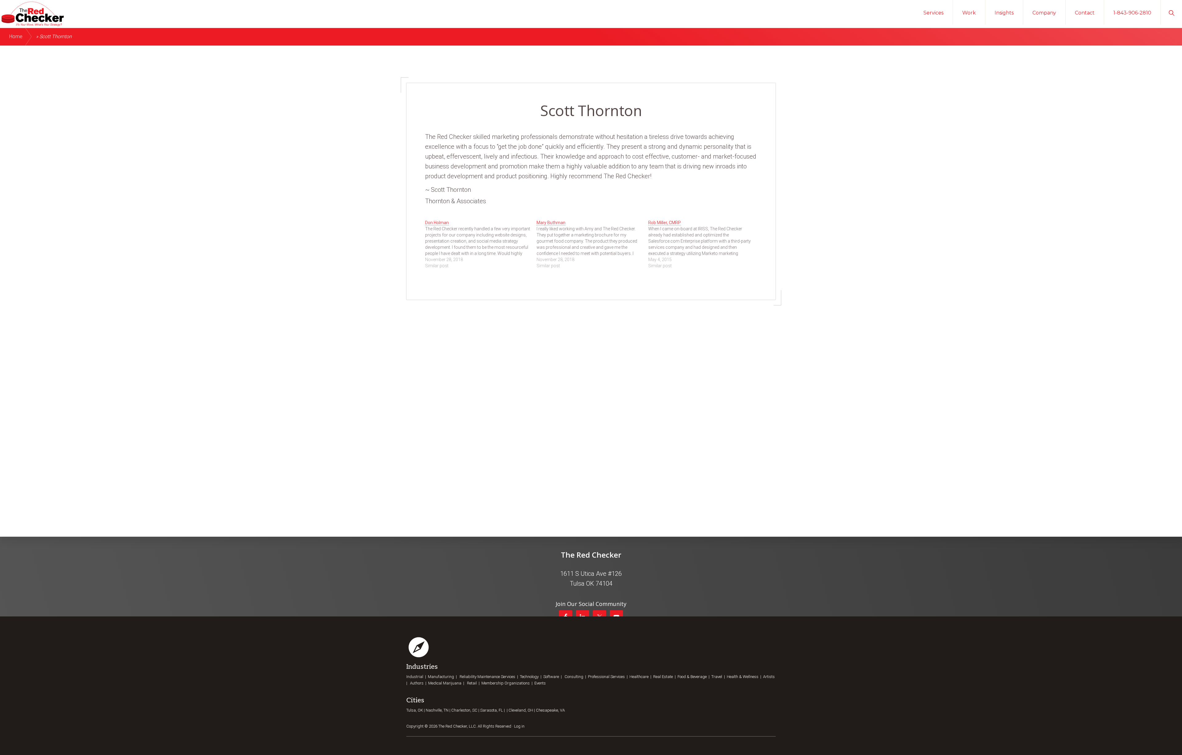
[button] (1171, 12)
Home (15, 36)
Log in (519, 726)
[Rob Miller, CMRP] (704, 244)
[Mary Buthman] (592, 244)
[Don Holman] (481, 244)
